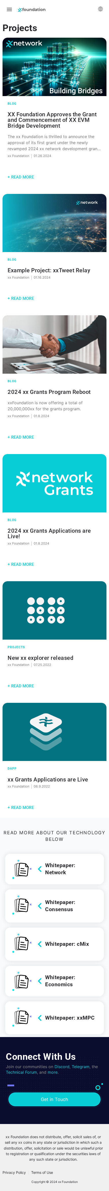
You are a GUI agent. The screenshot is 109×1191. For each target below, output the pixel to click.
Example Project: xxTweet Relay (49, 270)
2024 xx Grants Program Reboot (49, 392)
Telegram (80, 1066)
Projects (16, 647)
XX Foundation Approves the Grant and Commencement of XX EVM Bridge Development (52, 120)
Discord (62, 1066)
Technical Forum (21, 1072)
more (53, 1072)
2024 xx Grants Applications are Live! (49, 533)
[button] (9, 9)
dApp (12, 768)
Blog (12, 103)
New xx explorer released (40, 658)
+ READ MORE (21, 177)
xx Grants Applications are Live (48, 779)
